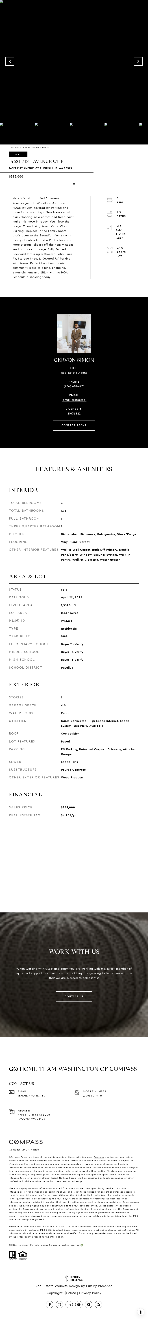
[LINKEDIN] (69, 1304)
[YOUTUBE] (78, 1304)
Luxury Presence (99, 1286)
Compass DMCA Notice (24, 1149)
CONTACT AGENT (74, 425)
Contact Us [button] (74, 996)
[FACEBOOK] (49, 1304)
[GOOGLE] (88, 1304)
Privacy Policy (90, 1293)
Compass (99, 1157)
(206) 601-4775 (74, 386)
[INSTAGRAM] (59, 1304)
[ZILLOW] (98, 1304)
